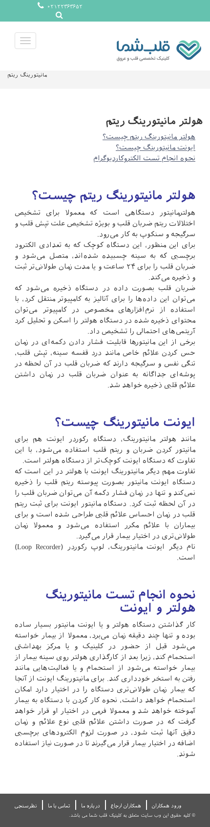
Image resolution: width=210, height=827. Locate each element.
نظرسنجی (26, 805)
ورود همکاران (166, 805)
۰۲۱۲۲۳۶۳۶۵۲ (64, 6)
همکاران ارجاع (126, 805)
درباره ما (90, 805)
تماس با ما (59, 805)
